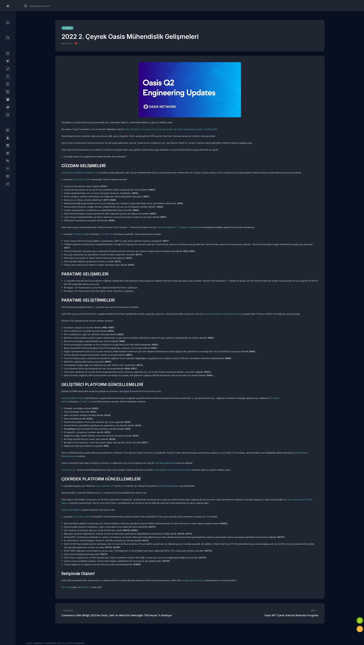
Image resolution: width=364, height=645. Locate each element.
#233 (138, 425)
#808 (112, 200)
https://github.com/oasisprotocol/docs (173, 469)
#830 (135, 193)
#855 (110, 331)
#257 (165, 241)
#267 (129, 258)
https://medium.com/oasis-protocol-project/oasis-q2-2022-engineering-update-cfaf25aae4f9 (171, 129)
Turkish (67, 28)
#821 (146, 196)
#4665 (223, 523)
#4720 (109, 547)
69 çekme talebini (82, 179)
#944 (127, 368)
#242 (93, 411)
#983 (155, 344)
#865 (153, 213)
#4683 (134, 530)
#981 (122, 341)
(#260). (95, 408)
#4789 (116, 547)
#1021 (133, 368)
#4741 (202, 557)
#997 (154, 348)
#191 (106, 446)
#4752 (208, 550)
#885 (252, 351)
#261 (186, 251)
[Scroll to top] (360, 637)
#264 (131, 264)
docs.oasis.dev (68, 469)
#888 (227, 358)
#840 (111, 220)
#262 (191, 251)
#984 (104, 327)
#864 (135, 210)
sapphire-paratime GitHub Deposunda (223, 314)
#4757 (281, 537)
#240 (135, 435)
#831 (180, 203)
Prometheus (70, 428)
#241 (127, 428)
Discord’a (66, 587)
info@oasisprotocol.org (193, 580)
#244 (107, 415)
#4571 (104, 554)
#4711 (145, 540)
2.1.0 (81, 401)
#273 (138, 254)
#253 (107, 432)
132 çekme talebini (83, 516)
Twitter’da (86, 587)
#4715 (189, 533)
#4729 (181, 533)
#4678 (126, 530)
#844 (160, 206)
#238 (112, 439)
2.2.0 (88, 401)
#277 (106, 200)
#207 (144, 442)
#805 (152, 189)
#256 (127, 422)
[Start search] (25, 6)
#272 (117, 261)
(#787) (103, 186)
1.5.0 (102, 234)
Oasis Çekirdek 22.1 (104, 486)
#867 (163, 217)
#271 (67, 247)
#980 (111, 327)
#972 (139, 365)
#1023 (207, 372)
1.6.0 (110, 234)
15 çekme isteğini (81, 234)
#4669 (137, 564)
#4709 (166, 561)
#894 (107, 361)
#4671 (152, 527)
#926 (120, 334)
